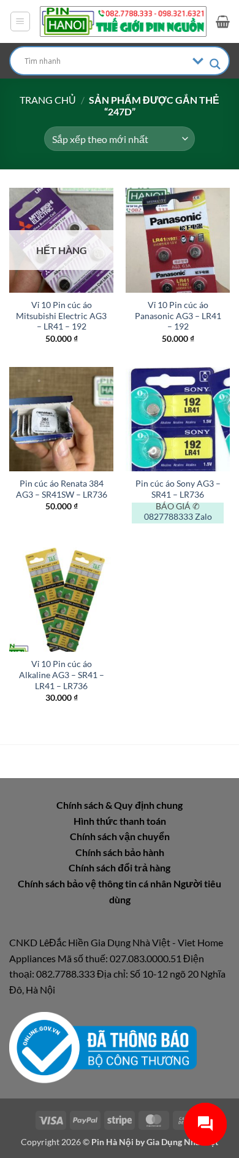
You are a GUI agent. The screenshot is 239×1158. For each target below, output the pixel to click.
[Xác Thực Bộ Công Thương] (103, 1046)
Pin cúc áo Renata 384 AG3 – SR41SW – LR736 (61, 489)
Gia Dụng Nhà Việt (182, 1142)
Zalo (203, 517)
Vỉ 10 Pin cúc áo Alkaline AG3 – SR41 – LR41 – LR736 (61, 674)
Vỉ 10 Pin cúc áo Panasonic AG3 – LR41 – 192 (178, 315)
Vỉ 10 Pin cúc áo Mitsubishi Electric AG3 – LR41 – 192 (61, 315)
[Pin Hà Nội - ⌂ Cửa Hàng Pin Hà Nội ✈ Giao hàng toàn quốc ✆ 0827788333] (123, 21)
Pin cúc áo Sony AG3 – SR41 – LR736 (178, 489)
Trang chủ (48, 100)
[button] (20, 21)
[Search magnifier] (215, 64)
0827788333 (168, 517)
